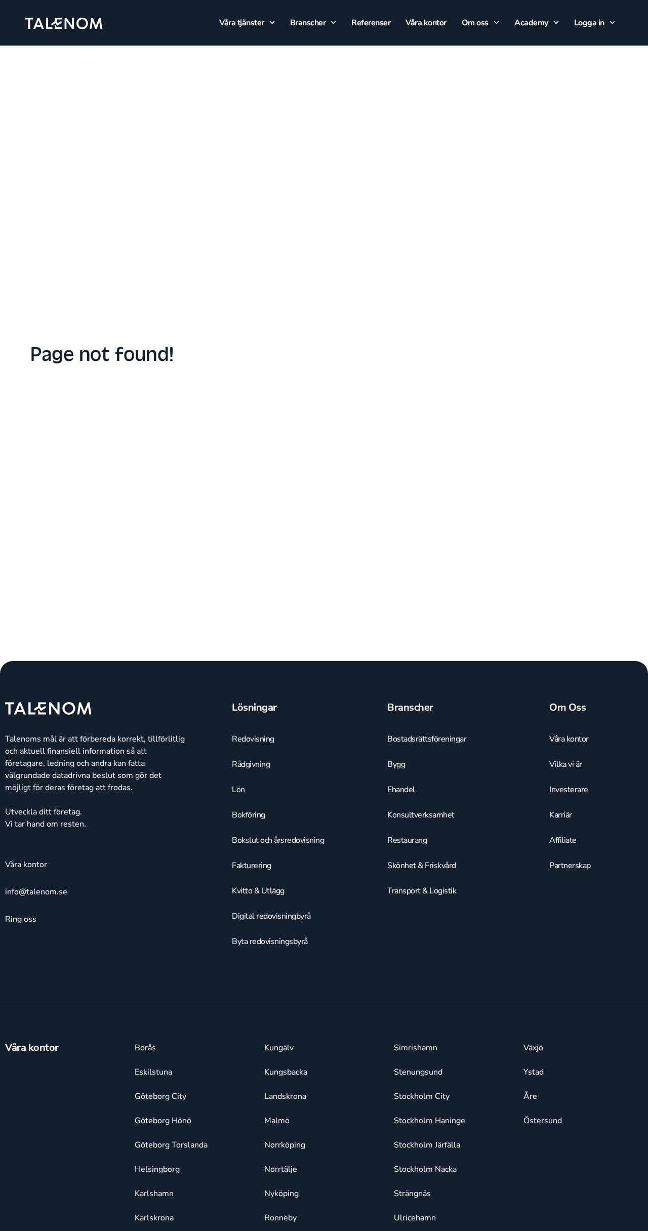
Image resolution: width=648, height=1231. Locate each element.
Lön (238, 789)
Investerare (568, 789)
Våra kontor (426, 22)
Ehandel (401, 789)
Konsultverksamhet (421, 814)
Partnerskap (570, 865)
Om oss (475, 22)
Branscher (308, 22)
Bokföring (248, 814)
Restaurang (407, 840)
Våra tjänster (241, 22)
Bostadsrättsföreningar (426, 739)
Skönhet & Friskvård (421, 865)
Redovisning (253, 739)
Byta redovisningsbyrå (270, 941)
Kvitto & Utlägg (258, 890)
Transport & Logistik (421, 890)
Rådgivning (251, 764)
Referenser (370, 22)
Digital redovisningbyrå (271, 916)
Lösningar (254, 707)
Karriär (560, 814)
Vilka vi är (565, 764)
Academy (531, 22)
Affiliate (563, 840)
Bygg (396, 764)
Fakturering (251, 865)
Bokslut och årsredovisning (278, 840)
